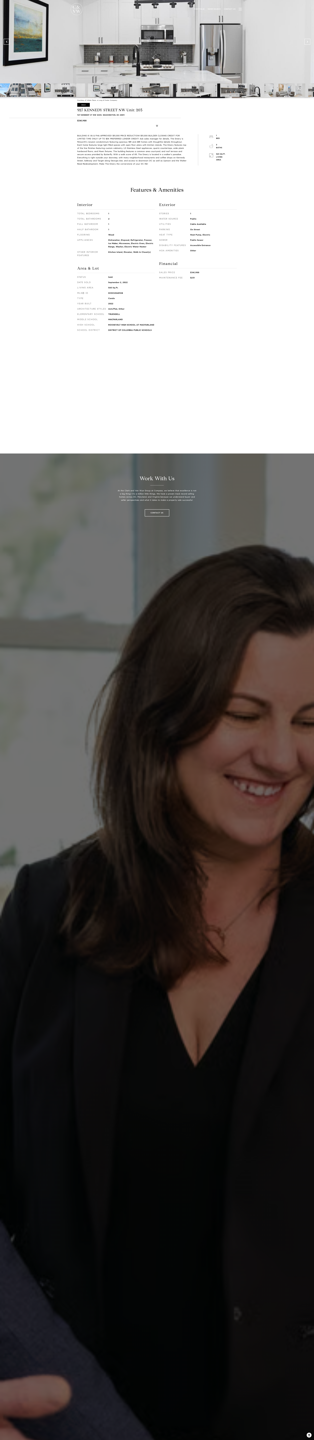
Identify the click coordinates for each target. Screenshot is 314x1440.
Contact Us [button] (157, 513)
